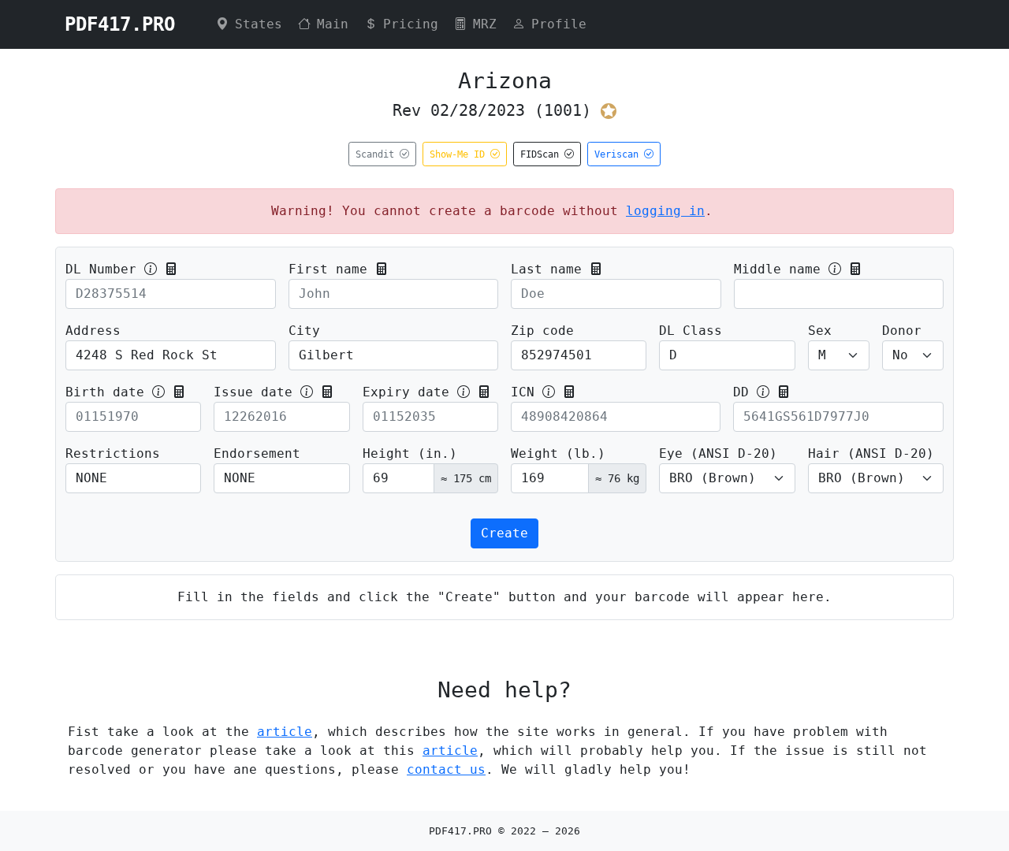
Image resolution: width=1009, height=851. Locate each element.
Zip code (542, 330)
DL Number (100, 269)
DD (741, 392)
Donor (902, 330)
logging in (665, 210)
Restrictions (112, 453)
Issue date (253, 392)
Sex (820, 330)
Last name (546, 269)
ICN (522, 392)
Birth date (104, 392)
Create (504, 533)
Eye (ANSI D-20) (718, 453)
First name (328, 269)
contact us (446, 769)
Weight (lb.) (558, 453)
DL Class (690, 330)
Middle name (777, 269)
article (284, 731)
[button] (171, 269)
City (304, 330)
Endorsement (257, 453)
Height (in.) (410, 453)
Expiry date (406, 392)
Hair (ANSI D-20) (871, 453)
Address (93, 330)
